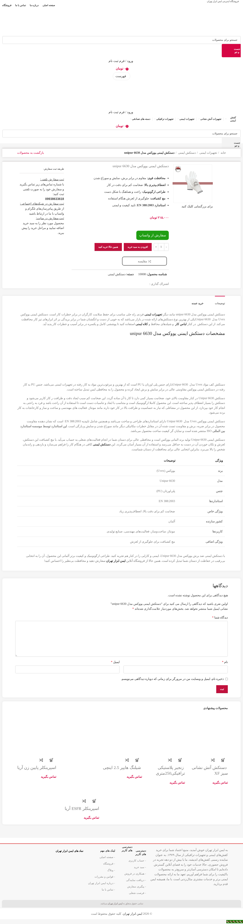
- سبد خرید (140, 867)
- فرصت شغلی (137, 893)
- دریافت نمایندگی (136, 880)
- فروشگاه (109, 863)
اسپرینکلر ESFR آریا (82, 808)
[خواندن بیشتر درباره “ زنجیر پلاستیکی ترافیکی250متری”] (180, 760)
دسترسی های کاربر (134, 852)
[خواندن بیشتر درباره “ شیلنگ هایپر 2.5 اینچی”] (137, 760)
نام (225, 662)
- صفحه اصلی (107, 857)
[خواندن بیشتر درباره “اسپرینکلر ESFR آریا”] (94, 801)
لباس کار (181, 324)
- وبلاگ (111, 870)
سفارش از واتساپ (152, 235)
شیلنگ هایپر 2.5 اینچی (122, 767)
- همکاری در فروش (135, 873)
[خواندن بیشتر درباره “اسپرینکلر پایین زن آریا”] (51, 760)
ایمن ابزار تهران (132, 913)
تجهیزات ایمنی (208, 152)
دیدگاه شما (220, 617)
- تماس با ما (108, 889)
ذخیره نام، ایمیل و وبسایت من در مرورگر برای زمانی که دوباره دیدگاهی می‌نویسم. (172, 678)
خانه (223, 152)
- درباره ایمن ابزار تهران (101, 883)
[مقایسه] (213, 760)
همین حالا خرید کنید (108, 246)
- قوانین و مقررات (105, 876)
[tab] (220, 300)
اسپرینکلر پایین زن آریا (36, 767)
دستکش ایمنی (186, 152)
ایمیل (115, 662)
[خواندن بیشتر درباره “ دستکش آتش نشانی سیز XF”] (223, 760)
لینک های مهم (107, 850)
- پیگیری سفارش (136, 886)
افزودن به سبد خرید (138, 246)
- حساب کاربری (137, 860)
